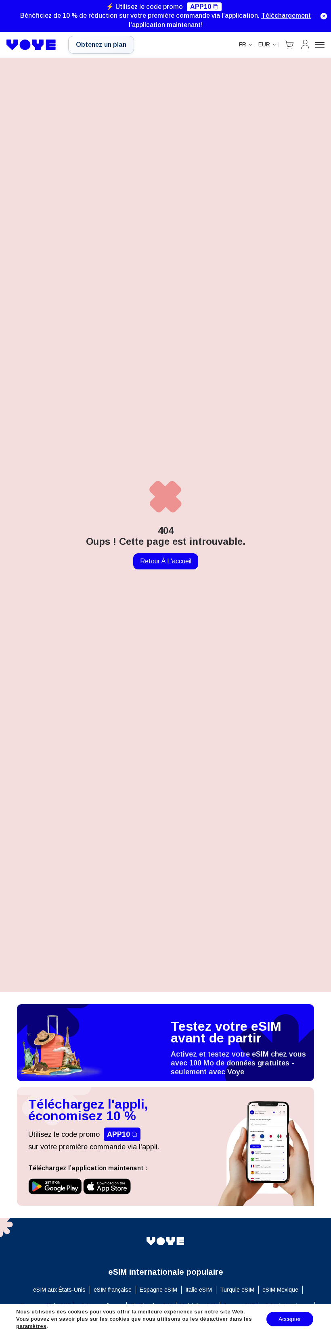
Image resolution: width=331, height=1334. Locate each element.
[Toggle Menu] (320, 45)
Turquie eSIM (237, 1289)
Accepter (290, 1319)
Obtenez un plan (101, 44)
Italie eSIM (198, 1289)
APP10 (200, 6)
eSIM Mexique (280, 1289)
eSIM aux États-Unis (59, 1289)
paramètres (31, 1326)
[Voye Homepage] (31, 45)
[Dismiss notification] (324, 16)
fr (242, 44)
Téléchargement (286, 15)
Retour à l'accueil (165, 561)
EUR (264, 44)
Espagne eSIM (158, 1289)
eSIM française (113, 1289)
